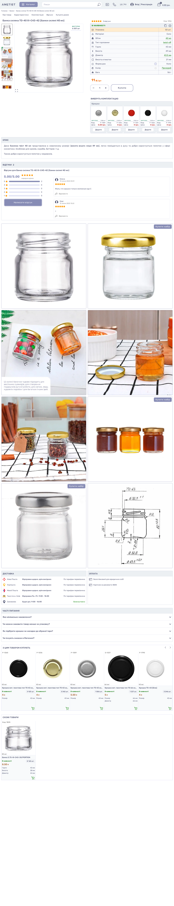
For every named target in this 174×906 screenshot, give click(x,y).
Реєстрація (146, 4)
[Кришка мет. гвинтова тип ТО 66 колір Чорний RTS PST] (121, 668)
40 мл (168, 38)
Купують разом (62, 15)
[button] (80, 57)
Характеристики (21, 15)
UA (121, 4)
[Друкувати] (170, 26)
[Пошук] (99, 4)
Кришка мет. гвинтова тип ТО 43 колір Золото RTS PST (52, 688)
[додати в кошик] (33, 708)
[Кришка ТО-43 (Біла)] (155, 668)
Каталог (30, 4)
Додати (98, 130)
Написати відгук (23, 202)
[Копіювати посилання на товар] (165, 26)
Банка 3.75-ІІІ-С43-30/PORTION (16, 757)
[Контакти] (114, 4)
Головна (4, 11)
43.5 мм (167, 55)
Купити (122, 88)
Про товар (7, 15)
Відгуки (49, 15)
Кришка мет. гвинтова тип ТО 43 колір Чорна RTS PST (18, 688)
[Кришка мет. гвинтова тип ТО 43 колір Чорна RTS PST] (18, 668)
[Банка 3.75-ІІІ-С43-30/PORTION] (18, 738)
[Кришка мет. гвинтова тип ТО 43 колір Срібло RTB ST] (87, 668)
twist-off (167, 42)
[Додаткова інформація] (107, 4)
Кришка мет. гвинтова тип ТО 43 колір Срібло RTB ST (87, 688)
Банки (12, 11)
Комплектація (38, 15)
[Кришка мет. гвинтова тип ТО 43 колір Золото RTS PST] (53, 668)
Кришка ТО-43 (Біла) (148, 688)
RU (125, 4)
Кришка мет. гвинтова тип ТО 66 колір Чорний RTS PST (121, 688)
